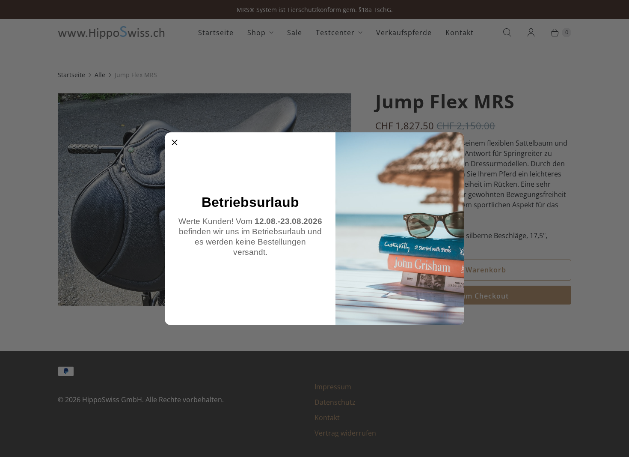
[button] (174, 142)
